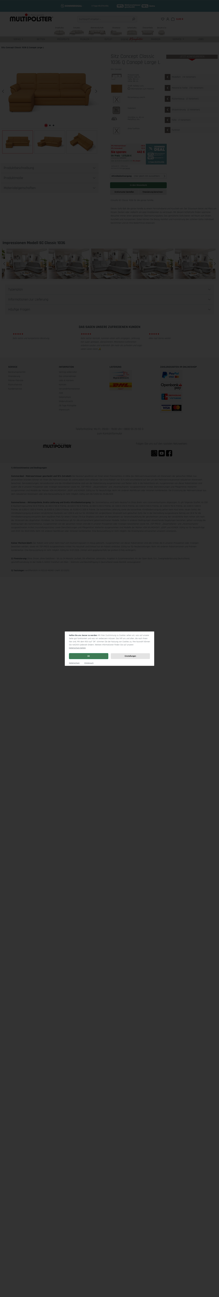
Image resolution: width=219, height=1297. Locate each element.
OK (88, 656)
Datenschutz (74, 663)
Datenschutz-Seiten (77, 648)
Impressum (89, 663)
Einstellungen (130, 656)
